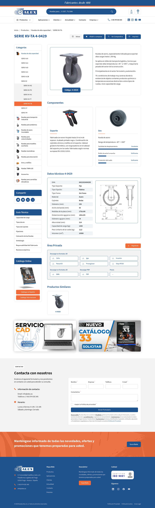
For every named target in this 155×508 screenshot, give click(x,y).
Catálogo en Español (28, 292)
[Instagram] (132, 20)
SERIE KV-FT (28, 99)
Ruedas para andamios (29, 125)
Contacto (82, 20)
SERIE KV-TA (57, 30)
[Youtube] (140, 20)
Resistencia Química (23, 250)
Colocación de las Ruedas (24, 236)
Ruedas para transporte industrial (29, 118)
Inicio (16, 30)
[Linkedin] (129, 20)
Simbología (20, 241)
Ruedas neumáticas (28, 151)
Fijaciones (19, 231)
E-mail (125, 382)
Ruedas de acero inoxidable (26, 131)
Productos (24, 20)
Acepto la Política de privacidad (85, 404)
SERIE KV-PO (28, 90)
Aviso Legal (137, 504)
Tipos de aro (20, 222)
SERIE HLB (24, 68)
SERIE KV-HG (28, 85)
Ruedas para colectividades (26, 138)
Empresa (93, 20)
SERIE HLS (24, 72)
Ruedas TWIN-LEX (27, 168)
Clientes (56, 20)
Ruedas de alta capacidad (41, 30)
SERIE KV (24, 81)
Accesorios (25, 174)
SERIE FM (24, 113)
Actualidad (69, 20)
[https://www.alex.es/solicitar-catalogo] (110, 336)
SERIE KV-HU (28, 94)
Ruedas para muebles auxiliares (28, 145)
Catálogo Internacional (28, 297)
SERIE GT (24, 108)
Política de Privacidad (114, 421)
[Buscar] (113, 11)
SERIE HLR (24, 59)
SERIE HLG (24, 63)
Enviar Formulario (104, 410)
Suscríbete (134, 444)
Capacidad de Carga (23, 217)
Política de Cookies (127, 504)
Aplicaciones (43, 20)
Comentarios (75, 392)
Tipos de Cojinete (22, 227)
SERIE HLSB (25, 76)
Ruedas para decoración (29, 157)
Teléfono (108, 382)
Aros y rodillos (26, 163)
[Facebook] (136, 20)
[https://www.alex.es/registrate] (45, 336)
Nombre (73, 382)
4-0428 (57, 311)
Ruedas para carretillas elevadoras (29, 180)
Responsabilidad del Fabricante (27, 245)
